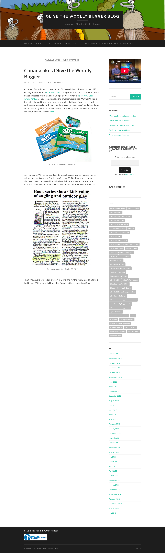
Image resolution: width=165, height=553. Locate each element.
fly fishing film (115, 244)
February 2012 (114, 424)
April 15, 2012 (30, 82)
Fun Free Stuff (71, 43)
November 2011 (115, 438)
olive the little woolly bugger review (122, 292)
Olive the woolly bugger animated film (123, 300)
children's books (115, 212)
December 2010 (115, 489)
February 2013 (114, 391)
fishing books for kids (117, 228)
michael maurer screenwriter (120, 268)
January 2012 (114, 429)
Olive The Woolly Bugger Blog (82, 16)
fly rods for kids (131, 248)
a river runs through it (117, 209)
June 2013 (113, 382)
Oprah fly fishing (115, 312)
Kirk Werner (45, 82)
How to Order (89, 43)
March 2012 (113, 419)
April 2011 (113, 471)
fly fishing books (115, 236)
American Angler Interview (119, 135)
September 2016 (115, 358)
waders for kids (115, 336)
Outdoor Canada (54, 92)
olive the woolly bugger (118, 296)
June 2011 (113, 461)
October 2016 (114, 354)
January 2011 (114, 485)
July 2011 (112, 457)
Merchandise (129, 43)
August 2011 (114, 452)
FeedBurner (129, 174)
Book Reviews (53, 43)
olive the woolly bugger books (120, 304)
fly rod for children (116, 248)
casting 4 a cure (133, 209)
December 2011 (115, 433)
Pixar (133, 316)
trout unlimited (133, 331)
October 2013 (114, 372)
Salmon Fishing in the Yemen (120, 324)
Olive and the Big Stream (118, 276)
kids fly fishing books (117, 264)
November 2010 (115, 494)
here (52, 111)
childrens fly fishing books (119, 224)
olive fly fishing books (130, 280)
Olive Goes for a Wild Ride (119, 284)
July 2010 (112, 513)
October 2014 (114, 363)
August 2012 (114, 400)
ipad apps (113, 256)
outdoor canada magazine (119, 316)
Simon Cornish (130, 328)
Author (39, 43)
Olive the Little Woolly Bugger (120, 288)
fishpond (131, 228)
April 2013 (113, 386)
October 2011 (114, 443)
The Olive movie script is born (120, 130)
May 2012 (113, 410)
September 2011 (115, 447)
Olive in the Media (110, 43)
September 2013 (115, 377)
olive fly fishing (115, 280)
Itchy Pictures (124, 256)
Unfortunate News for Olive (119, 121)
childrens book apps (117, 220)
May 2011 (113, 466)
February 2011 (114, 480)
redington (113, 320)
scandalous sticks (116, 328)
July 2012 (112, 405)
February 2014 (114, 368)
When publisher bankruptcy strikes (122, 116)
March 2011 (113, 475)
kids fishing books (116, 260)
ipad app (129, 252)
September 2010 (115, 504)
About (27, 43)
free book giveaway (116, 252)
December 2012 (115, 396)
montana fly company (117, 272)
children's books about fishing (120, 216)
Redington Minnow (126, 320)
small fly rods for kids (117, 331)
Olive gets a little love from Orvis (121, 125)
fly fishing (113, 232)
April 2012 (113, 414)
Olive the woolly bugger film (120, 308)
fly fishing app (124, 232)
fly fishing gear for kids (130, 244)
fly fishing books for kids (118, 240)
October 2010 (114, 499)
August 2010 (114, 508)
